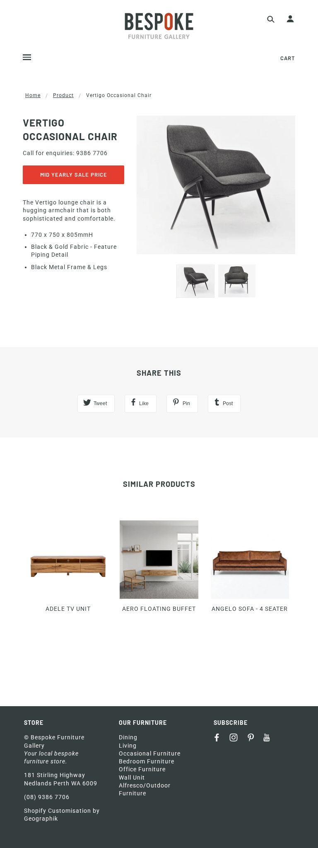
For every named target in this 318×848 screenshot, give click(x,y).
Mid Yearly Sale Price (73, 174)
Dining (128, 737)
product (63, 95)
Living (128, 745)
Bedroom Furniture (146, 761)
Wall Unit (132, 777)
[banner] (159, 25)
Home (33, 95)
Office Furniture (142, 769)
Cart (287, 58)
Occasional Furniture (150, 753)
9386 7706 (92, 153)
